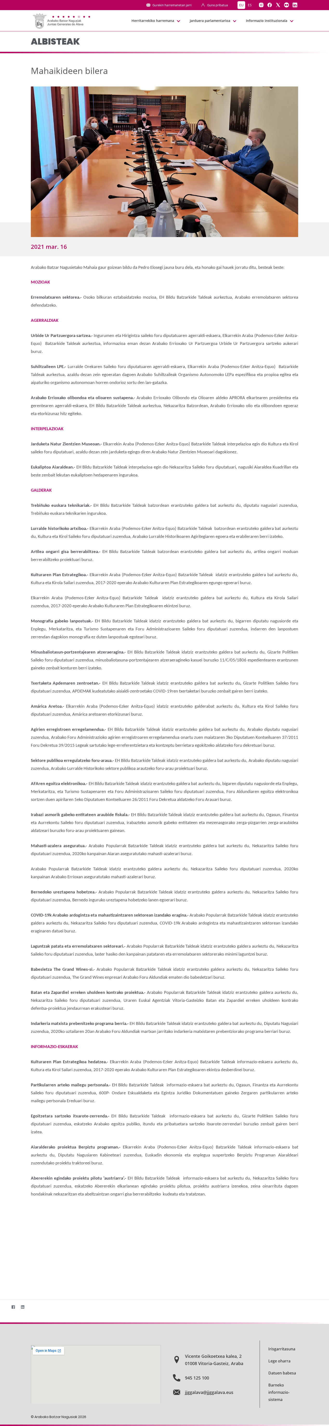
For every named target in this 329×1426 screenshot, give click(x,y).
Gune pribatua (217, 5)
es (250, 5)
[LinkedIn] (22, 1307)
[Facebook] (13, 1307)
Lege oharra (279, 1361)
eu (241, 5)
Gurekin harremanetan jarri (171, 5)
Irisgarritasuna (281, 1349)
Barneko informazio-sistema (279, 1392)
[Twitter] (3, 1307)
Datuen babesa (282, 1373)
